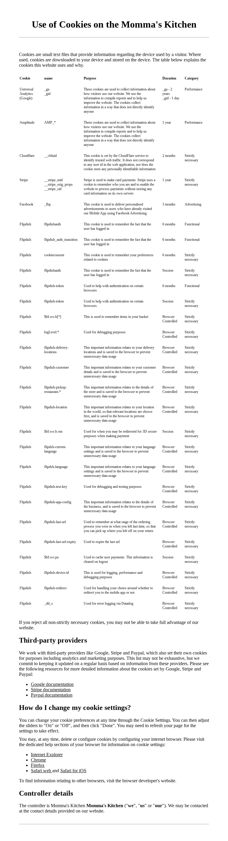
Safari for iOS (73, 770)
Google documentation (52, 684)
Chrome (38, 759)
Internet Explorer (47, 754)
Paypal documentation (51, 694)
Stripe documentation (51, 689)
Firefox (38, 765)
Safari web (41, 770)
